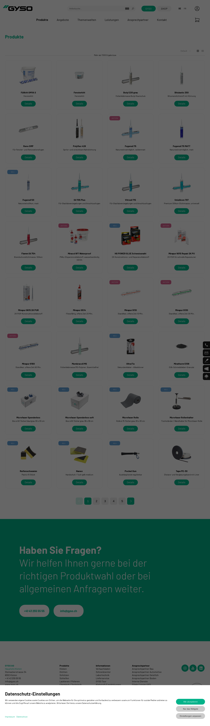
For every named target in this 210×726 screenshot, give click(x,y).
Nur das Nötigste (190, 709)
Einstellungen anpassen (190, 716)
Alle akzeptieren (190, 702)
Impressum (10, 716)
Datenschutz (21, 716)
